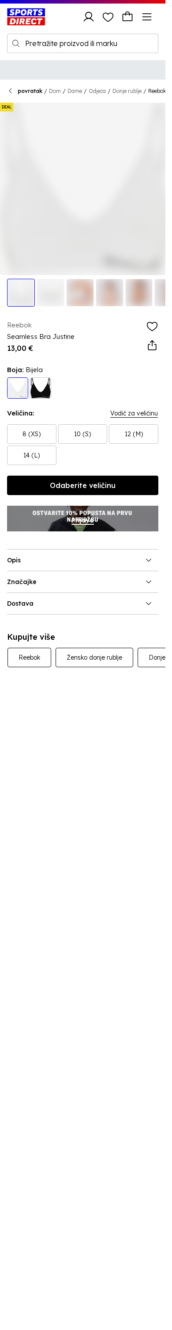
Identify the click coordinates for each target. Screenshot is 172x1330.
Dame (74, 91)
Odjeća (97, 91)
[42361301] (17, 388)
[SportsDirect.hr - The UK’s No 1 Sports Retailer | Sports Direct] (26, 17)
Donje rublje (127, 91)
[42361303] (40, 388)
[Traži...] (16, 43)
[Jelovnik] (147, 17)
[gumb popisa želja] (108, 17)
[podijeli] (152, 345)
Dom (55, 91)
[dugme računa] (88, 17)
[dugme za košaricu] (127, 17)
